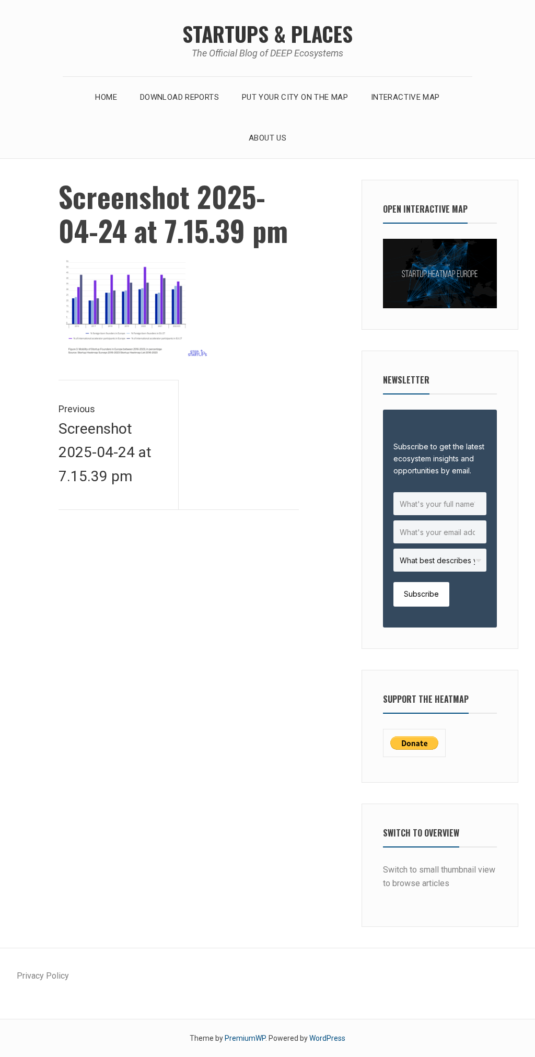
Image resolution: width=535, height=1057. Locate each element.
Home (106, 97)
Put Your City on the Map (295, 97)
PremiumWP (245, 1038)
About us (267, 138)
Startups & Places (267, 33)
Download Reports (179, 97)
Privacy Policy (43, 976)
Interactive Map (405, 97)
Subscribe (421, 593)
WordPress (327, 1038)
